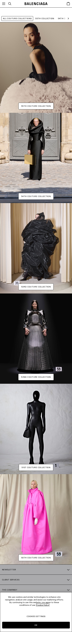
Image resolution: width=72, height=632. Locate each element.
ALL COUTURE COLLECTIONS (17, 18)
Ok (35, 625)
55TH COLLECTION (44, 18)
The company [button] (9, 589)
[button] (67, 18)
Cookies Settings (36, 616)
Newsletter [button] (9, 569)
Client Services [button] (10, 579)
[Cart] (68, 3)
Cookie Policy (43, 605)
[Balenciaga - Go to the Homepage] (36, 4)
